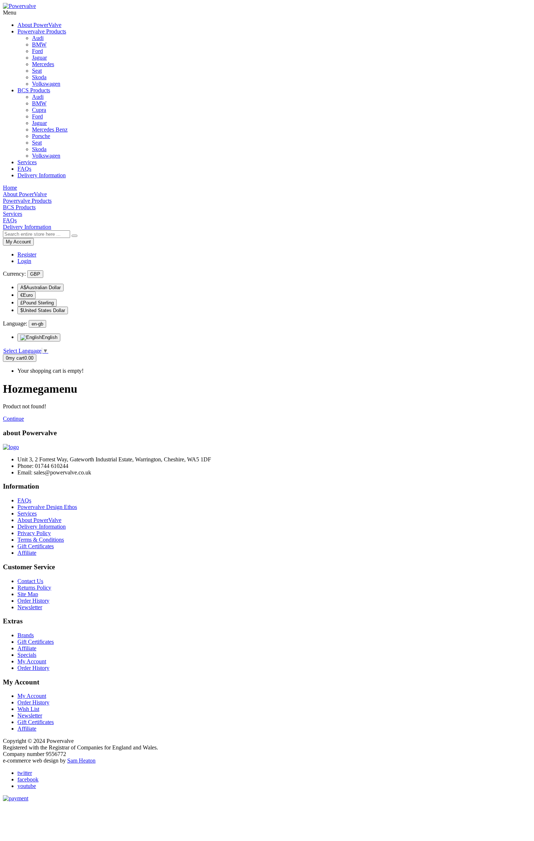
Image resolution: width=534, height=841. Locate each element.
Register (26, 254)
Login (24, 261)
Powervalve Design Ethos (47, 507)
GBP (35, 274)
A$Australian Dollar (40, 287)
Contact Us (30, 581)
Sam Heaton (81, 760)
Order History (33, 601)
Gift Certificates (35, 546)
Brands (25, 635)
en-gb (37, 324)
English (49, 337)
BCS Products (33, 90)
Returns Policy (34, 588)
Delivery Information (41, 526)
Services (27, 513)
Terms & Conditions (40, 540)
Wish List (28, 709)
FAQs (24, 500)
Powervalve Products (41, 31)
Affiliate (26, 553)
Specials (26, 655)
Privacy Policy (34, 533)
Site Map (27, 594)
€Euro (26, 295)
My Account (18, 241)
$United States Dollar (42, 310)
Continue (13, 419)
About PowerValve (39, 520)
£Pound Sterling (37, 303)
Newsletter (29, 607)
